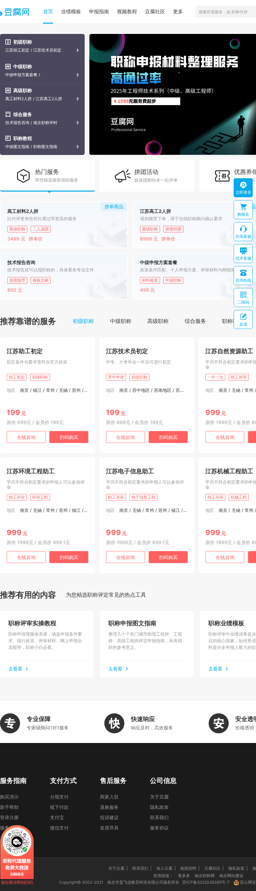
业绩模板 (71, 11)
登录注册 (9, 817)
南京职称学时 (45, 122)
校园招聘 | (190, 868)
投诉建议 (109, 817)
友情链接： (163, 875)
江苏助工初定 (17, 50)
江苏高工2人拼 (49, 98)
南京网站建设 (231, 875)
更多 (178, 11)
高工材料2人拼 (18, 98)
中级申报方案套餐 (21, 75)
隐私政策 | (238, 868)
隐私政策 (159, 807)
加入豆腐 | (166, 868)
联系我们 (159, 817)
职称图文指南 (45, 146)
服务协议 (159, 827)
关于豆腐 (159, 797)
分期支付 (59, 797)
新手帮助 (9, 807)
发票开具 (109, 827)
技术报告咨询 (17, 122)
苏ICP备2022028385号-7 (206, 882)
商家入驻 (109, 797)
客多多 (184, 875)
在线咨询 (26, 437)
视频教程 (127, 11)
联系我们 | (142, 868)
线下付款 (59, 807)
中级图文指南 (17, 146)
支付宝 (57, 817)
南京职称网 (205, 875)
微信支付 (59, 827)
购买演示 (9, 797)
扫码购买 (69, 437)
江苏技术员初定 (47, 50)
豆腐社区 (155, 11)
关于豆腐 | (118, 868)
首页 (48, 11)
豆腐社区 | (214, 868)
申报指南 (99, 11)
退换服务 (109, 807)
